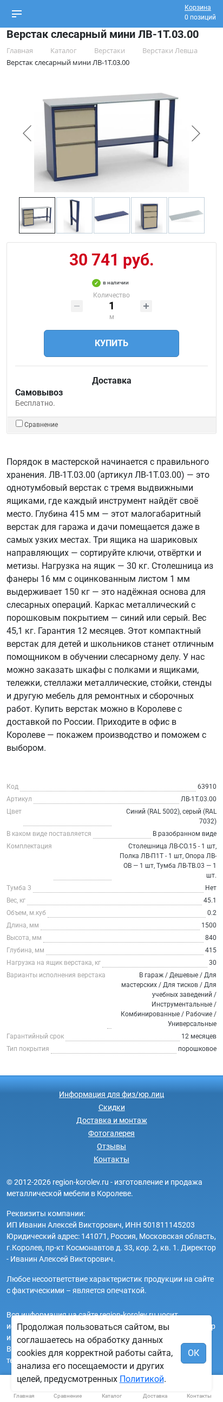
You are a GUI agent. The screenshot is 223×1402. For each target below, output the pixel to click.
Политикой (142, 1379)
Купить (111, 343)
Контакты (111, 1159)
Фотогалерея (111, 1133)
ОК (193, 1353)
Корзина (198, 7)
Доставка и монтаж (111, 1120)
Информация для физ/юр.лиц (111, 1094)
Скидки (112, 1107)
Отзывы (111, 1146)
